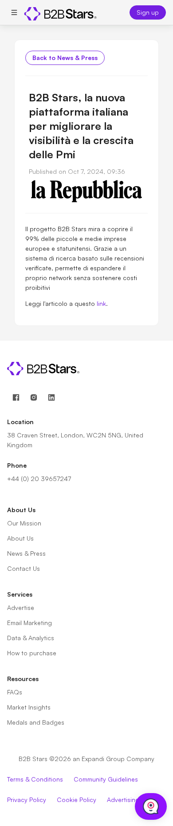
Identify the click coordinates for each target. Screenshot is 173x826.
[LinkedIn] (51, 397)
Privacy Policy (26, 799)
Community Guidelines (106, 779)
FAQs (14, 692)
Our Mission (24, 523)
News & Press (26, 553)
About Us (20, 538)
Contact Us (23, 568)
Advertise (20, 607)
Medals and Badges (35, 722)
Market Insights (29, 707)
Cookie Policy (76, 799)
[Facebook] (16, 397)
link (100, 303)
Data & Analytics (30, 638)
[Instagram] (34, 397)
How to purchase (31, 653)
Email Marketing (29, 622)
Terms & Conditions (35, 779)
